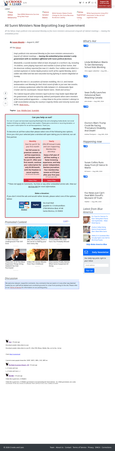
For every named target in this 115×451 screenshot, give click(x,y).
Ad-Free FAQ (33, 186)
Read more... (24, 104)
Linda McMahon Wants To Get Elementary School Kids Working (96, 65)
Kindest (24, 209)
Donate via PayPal (36, 205)
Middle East (26, 110)
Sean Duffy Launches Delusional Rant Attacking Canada (95, 95)
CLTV (25, 3)
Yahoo (18, 47)
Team (52, 447)
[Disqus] (42, 361)
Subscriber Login (104, 6)
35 (5, 103)
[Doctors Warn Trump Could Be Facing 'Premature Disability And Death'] (96, 112)
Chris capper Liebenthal (92, 71)
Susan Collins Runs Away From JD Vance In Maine (96, 165)
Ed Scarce (87, 171)
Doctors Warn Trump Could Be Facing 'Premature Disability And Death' (95, 126)
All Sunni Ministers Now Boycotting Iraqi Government (45, 25)
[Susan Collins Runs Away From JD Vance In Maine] (96, 152)
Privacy (91, 447)
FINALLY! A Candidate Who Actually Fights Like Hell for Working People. (101, 238)
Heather (87, 202)
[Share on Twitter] (5, 98)
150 (85, 106)
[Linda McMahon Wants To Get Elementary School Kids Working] (96, 51)
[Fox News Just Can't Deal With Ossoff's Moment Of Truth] (96, 182)
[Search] (95, 2)
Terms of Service (15, 287)
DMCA (97, 447)
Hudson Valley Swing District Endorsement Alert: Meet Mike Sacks (99, 229)
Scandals (35, 110)
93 (84, 76)
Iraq (18, 110)
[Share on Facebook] (5, 93)
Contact (68, 447)
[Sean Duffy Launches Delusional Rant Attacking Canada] (96, 82)
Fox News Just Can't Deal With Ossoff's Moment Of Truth (94, 195)
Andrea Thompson (90, 134)
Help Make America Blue (96, 244)
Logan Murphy (18, 42)
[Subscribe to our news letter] (92, 2)
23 (84, 176)
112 (85, 46)
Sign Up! (89, 270)
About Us (60, 447)
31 (84, 146)
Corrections (106, 447)
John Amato (88, 101)
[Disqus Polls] (42, 313)
